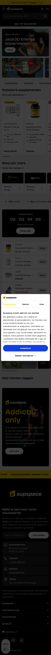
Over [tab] (41, 304)
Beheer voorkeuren (24, 355)
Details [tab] (25, 304)
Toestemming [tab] (9, 304)
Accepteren (25, 348)
